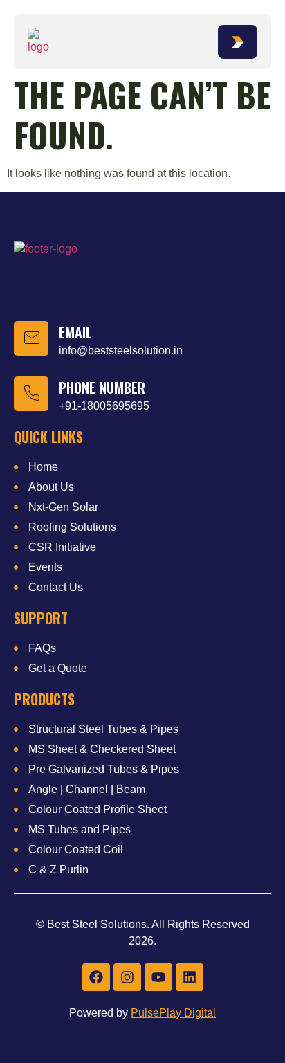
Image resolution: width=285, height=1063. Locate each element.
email (75, 332)
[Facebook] (96, 977)
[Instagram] (127, 977)
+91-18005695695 (104, 406)
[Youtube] (158, 977)
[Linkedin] (189, 977)
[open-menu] (237, 42)
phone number (102, 387)
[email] (31, 338)
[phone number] (31, 393)
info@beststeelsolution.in (121, 350)
